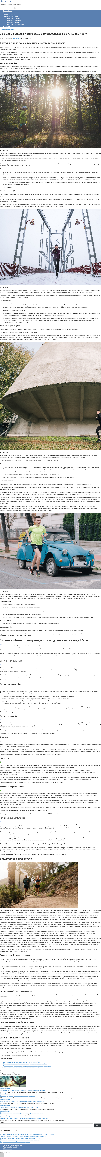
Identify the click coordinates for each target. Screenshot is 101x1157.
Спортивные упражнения (10, 16)
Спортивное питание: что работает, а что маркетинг (15, 1142)
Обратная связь (7, 1149)
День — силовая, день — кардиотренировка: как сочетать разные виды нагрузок (27, 1066)
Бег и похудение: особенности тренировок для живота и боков (21, 1062)
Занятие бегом (7, 11)
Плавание (6, 13)
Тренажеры (6, 26)
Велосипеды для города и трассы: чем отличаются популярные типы (20, 1138)
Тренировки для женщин (13, 20)
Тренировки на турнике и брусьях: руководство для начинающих (19, 1107)
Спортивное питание (9, 15)
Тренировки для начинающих (15, 24)
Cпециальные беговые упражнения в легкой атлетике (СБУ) (21, 1068)
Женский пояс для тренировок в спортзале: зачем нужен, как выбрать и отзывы (24, 1118)
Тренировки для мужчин (13, 18)
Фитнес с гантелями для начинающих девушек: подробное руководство (21, 1113)
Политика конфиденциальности (12, 1145)
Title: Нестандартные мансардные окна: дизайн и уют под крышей (19, 1140)
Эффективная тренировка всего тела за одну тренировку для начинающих (22, 1101)
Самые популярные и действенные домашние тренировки (17, 1096)
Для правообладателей (10, 1147)
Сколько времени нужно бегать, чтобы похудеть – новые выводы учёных (25, 1064)
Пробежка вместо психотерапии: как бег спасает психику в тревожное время (23, 1136)
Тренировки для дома (12, 22)
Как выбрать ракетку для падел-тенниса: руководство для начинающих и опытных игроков (27, 1134)
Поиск (2, 1122)
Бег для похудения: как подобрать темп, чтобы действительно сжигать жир (22, 1090)
